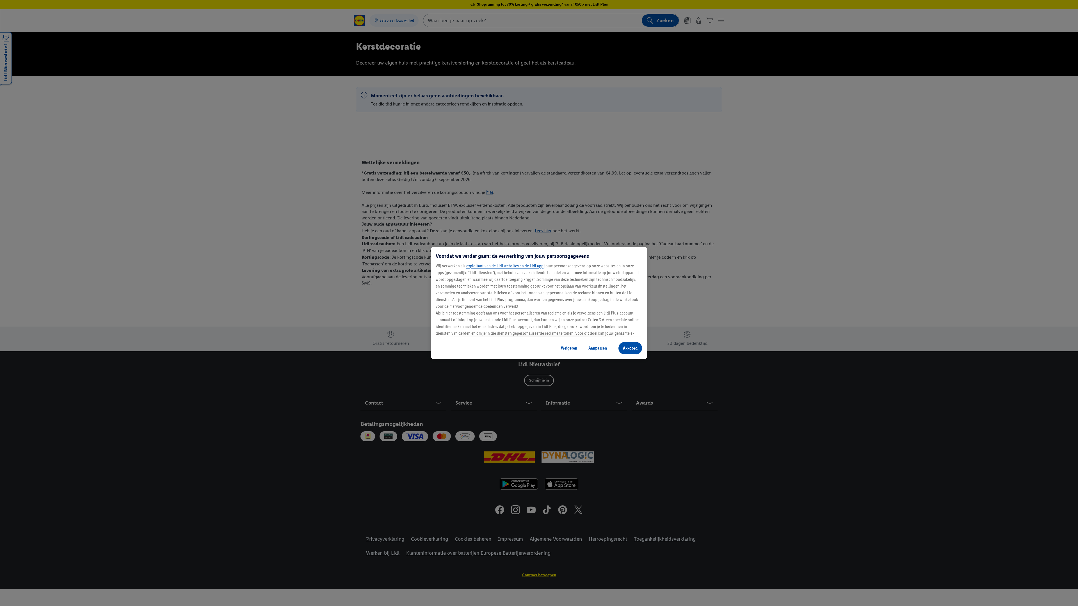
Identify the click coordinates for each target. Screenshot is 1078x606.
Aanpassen (597, 348)
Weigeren (569, 348)
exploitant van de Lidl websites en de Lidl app (504, 265)
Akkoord (630, 348)
